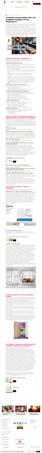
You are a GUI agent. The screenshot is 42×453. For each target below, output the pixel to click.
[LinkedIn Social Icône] (20, 423)
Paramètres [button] (29, 451)
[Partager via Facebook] (6, 398)
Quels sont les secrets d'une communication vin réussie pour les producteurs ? (20, 414)
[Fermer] (41, 451)
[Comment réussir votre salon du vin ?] (8, 409)
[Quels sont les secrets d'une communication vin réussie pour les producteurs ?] (21, 409)
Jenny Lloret (31, 419)
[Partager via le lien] (12, 398)
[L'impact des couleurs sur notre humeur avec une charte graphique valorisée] (34, 409)
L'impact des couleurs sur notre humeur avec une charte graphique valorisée (34, 414)
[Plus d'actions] (35, 15)
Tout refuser (33, 451)
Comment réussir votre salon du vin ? (7, 414)
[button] (21, 160)
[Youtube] (15, 423)
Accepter (38, 451)
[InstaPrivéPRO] (26, 423)
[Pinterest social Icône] (17, 423)
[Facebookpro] (23, 423)
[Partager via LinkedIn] (10, 398)
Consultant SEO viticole (5, 426)
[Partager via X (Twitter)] (8, 398)
